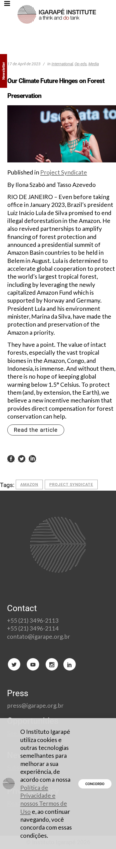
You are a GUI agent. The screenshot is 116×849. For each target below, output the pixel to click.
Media (93, 64)
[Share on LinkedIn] (32, 458)
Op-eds (81, 64)
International (62, 64)
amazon (29, 484)
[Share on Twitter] (21, 458)
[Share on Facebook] (11, 458)
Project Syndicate (63, 172)
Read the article (36, 429)
